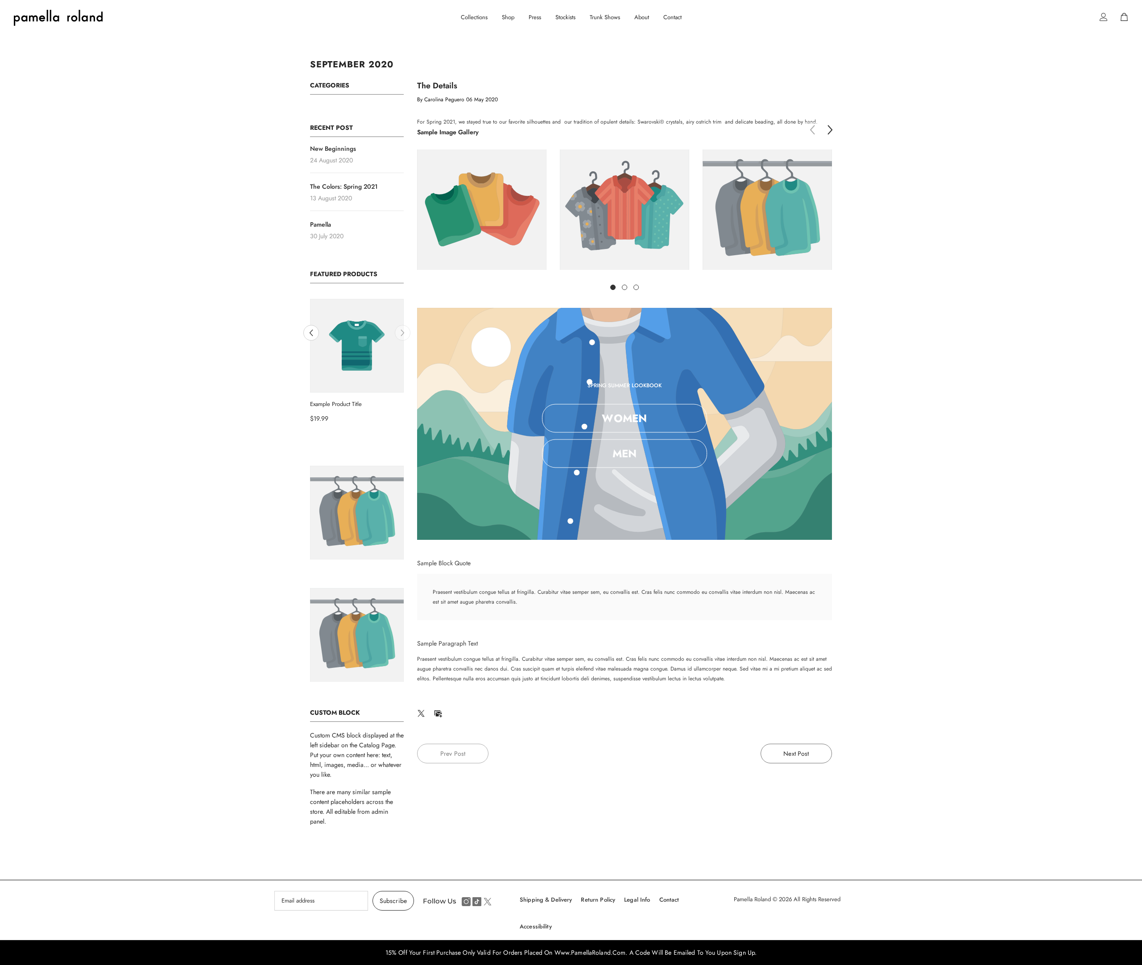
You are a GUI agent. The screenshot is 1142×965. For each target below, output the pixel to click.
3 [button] (636, 287)
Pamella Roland (753, 899)
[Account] (1104, 17)
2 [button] (624, 287)
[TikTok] (476, 901)
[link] (481, 209)
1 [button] (613, 287)
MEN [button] (624, 453)
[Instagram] (466, 901)
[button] (311, 332)
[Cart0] (1124, 17)
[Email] (438, 712)
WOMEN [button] (624, 418)
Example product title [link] (336, 404)
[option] (356, 364)
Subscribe (393, 900)
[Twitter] (421, 712)
